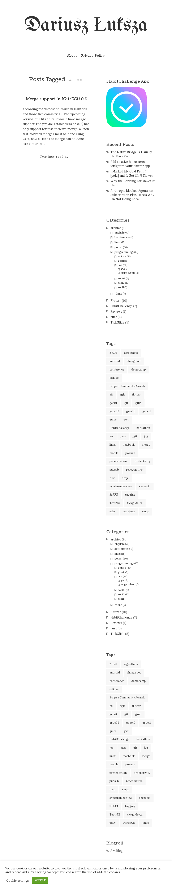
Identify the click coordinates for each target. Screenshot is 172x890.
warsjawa (129, 511)
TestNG (114, 503)
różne (118, 293)
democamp (138, 369)
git (126, 403)
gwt (123, 268)
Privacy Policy (93, 56)
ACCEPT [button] (40, 880)
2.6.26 (113, 353)
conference (116, 369)
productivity (142, 461)
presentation (118, 461)
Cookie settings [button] (17, 880)
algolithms (131, 353)
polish (118, 247)
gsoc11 (146, 411)
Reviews (116, 311)
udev (112, 511)
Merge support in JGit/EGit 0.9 (56, 99)
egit (122, 394)
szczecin (144, 486)
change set (134, 361)
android (114, 361)
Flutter (116, 301)
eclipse (122, 256)
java (120, 264)
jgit (135, 436)
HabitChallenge (121, 306)
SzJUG (113, 494)
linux (118, 242)
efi (111, 394)
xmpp (145, 511)
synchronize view (120, 486)
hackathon (143, 428)
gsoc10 (130, 411)
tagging (130, 494)
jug (146, 436)
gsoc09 (114, 411)
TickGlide (117, 322)
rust (114, 317)
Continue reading (56, 156)
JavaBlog (117, 851)
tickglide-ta (134, 503)
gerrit (121, 260)
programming (124, 252)
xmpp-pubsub (128, 272)
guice (112, 419)
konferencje (122, 237)
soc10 (121, 282)
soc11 (121, 287)
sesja (125, 478)
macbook (129, 444)
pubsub (114, 469)
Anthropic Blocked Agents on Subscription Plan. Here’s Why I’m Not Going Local (132, 195)
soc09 (121, 278)
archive (116, 228)
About (72, 56)
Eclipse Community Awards (127, 386)
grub (138, 403)
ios (111, 436)
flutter (136, 394)
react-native (134, 469)
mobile (113, 453)
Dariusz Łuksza (86, 25)
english (119, 232)
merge (146, 444)
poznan (130, 453)
